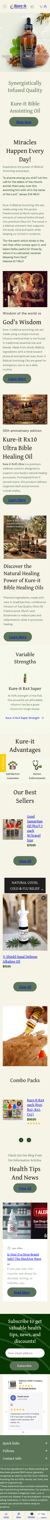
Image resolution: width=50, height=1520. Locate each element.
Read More (22, 1292)
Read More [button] (15, 1426)
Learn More (17, 378)
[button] (5, 6)
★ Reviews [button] (3, 763)
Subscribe (24, 1366)
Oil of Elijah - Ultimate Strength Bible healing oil (37, 826)
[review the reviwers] (11, 1405)
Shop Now (23, 121)
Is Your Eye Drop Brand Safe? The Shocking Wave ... (24, 1258)
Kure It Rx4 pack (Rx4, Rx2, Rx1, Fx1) (35, 1107)
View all (25, 861)
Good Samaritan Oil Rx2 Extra (23, 718)
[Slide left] (21, 1140)
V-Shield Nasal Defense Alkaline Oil (20, 959)
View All (25, 1188)
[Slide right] (29, 1140)
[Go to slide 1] (23, 1432)
